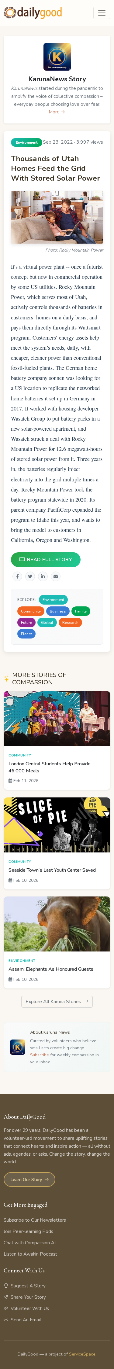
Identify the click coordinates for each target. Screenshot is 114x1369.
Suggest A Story (28, 1286)
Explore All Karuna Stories (54, 1001)
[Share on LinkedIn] (43, 577)
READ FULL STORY (49, 560)
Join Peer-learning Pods (28, 1231)
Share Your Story (28, 1297)
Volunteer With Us (30, 1308)
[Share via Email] (55, 577)
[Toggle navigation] (101, 13)
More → (57, 112)
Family (81, 611)
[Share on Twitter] (30, 577)
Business (58, 611)
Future (26, 622)
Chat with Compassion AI (30, 1243)
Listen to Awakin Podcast (30, 1254)
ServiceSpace (82, 1354)
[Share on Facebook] (17, 577)
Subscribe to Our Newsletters (35, 1220)
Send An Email (26, 1320)
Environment (53, 599)
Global (47, 622)
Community (31, 611)
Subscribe (39, 1055)
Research (70, 622)
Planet (26, 633)
